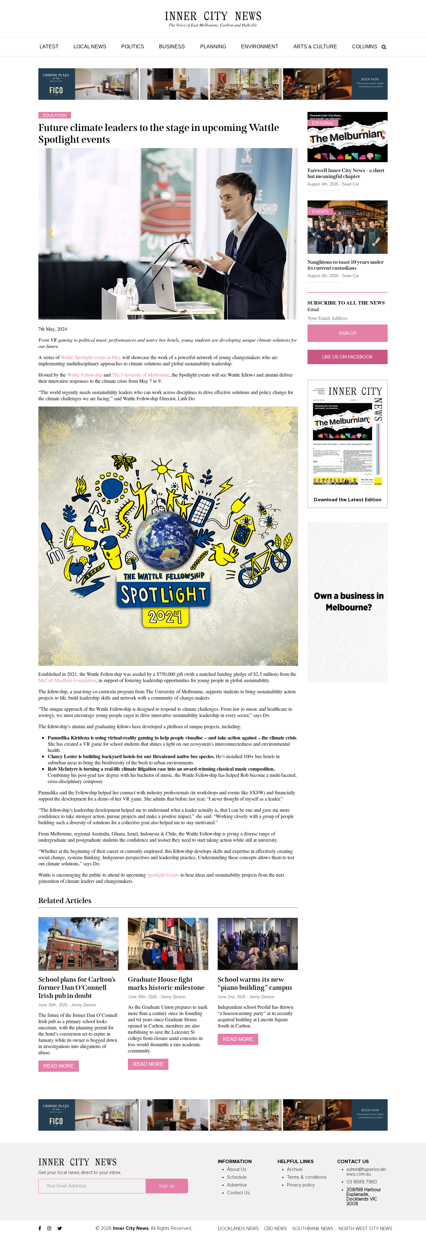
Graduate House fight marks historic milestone (166, 983)
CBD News (275, 1228)
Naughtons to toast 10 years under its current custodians (345, 265)
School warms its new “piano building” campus (255, 983)
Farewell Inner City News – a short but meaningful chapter (346, 173)
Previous (51, 234)
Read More (58, 1066)
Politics (132, 46)
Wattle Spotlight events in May (91, 357)
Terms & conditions (307, 1177)
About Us (236, 1169)
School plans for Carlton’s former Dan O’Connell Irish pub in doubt (77, 987)
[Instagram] (49, 1228)
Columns (364, 46)
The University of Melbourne (140, 374)
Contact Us (238, 1193)
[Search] (382, 46)
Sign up (347, 333)
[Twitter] (59, 1228)
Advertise (237, 1185)
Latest (49, 46)
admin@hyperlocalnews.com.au (366, 1172)
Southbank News (312, 1228)
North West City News (365, 1228)
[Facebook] (39, 1228)
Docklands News (238, 1228)
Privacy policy (301, 1185)
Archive (295, 1169)
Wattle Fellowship (84, 374)
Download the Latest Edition (347, 500)
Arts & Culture (315, 46)
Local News (90, 46)
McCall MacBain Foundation (67, 680)
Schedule (237, 1177)
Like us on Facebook (347, 357)
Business (172, 46)
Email (313, 309)
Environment (259, 46)
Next (286, 234)
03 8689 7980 (361, 1182)
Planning (213, 46)
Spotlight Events (163, 874)
